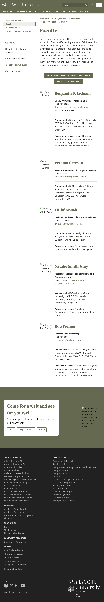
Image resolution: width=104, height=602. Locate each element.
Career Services (11, 470)
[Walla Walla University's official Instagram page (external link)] (18, 586)
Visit (11, 429)
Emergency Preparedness (65, 482)
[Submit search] (86, 5)
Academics (45, 11)
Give (99, 5)
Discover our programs (68, 82)
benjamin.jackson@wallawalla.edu (71, 107)
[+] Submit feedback (13, 569)
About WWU (7, 11)
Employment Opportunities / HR (68, 479)
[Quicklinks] (91, 5)
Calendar (85, 11)
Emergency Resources (63, 500)
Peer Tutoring (10, 488)
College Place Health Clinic (16, 473)
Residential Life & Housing (16, 491)
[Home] (20, 5)
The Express (10, 530)
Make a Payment (12, 485)
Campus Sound (60, 473)
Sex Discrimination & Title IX (17, 494)
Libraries (8, 518)
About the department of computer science (68, 75)
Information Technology (15, 482)
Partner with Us (13, 27)
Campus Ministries (13, 467)
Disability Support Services (17, 476)
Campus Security (61, 470)
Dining (7, 527)
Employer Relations (62, 485)
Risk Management (61, 494)
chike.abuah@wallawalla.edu (68, 223)
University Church (61, 497)
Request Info (26, 429)
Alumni (72, 11)
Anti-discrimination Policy (16, 464)
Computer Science (50, 22)
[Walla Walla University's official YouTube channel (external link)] (23, 586)
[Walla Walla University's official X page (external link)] (12, 586)
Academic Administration (16, 509)
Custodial (57, 476)
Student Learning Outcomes (18, 31)
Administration (60, 464)
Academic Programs (14, 20)
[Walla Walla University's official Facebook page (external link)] (7, 586)
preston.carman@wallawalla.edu (70, 176)
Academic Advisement (14, 512)
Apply (42, 429)
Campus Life (59, 11)
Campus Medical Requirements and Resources (75, 467)
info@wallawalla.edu (13, 550)
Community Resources (15, 542)
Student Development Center (18, 497)
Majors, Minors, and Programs (66, 19)
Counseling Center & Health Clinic (20, 479)
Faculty (9, 24)
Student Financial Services (16, 500)
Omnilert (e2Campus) (63, 491)
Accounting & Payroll (63, 461)
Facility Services (60, 488)
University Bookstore (14, 533)
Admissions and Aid (26, 11)
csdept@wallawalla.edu (16, 64)
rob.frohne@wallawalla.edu (68, 340)
